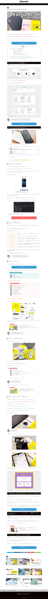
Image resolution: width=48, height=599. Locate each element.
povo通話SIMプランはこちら (24, 123)
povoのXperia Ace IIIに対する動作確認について (18, 48)
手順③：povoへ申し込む (17, 52)
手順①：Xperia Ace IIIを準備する (18, 50)
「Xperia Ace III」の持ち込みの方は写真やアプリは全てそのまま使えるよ (22, 56)
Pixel (24, 4)
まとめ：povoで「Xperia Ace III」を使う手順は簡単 (19, 58)
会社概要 (18, 593)
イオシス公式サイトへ (24, 217)
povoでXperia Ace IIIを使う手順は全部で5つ (18, 49)
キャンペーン (11, 4)
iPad (30, 4)
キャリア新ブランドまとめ (36, 4)
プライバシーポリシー (23, 593)
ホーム (5, 4)
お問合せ (42, 4)
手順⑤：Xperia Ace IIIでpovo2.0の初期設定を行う (20, 54)
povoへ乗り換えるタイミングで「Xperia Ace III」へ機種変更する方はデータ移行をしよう (24, 57)
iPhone (18, 4)
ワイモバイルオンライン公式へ (12, 174)
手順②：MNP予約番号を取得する (18, 51)
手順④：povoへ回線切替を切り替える (18, 53)
